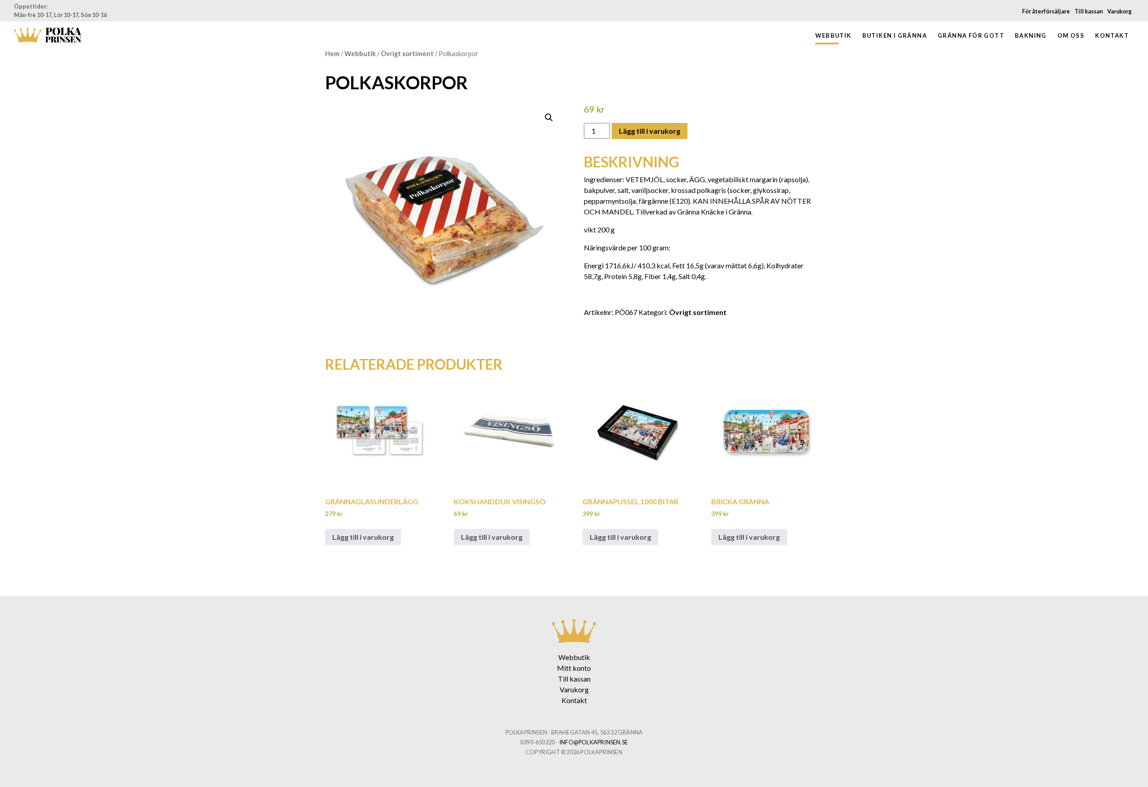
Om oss (1070, 35)
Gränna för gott (971, 35)
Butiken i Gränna (894, 35)
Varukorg (1119, 11)
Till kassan (1088, 11)
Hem (332, 53)
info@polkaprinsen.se (593, 742)
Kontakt (1112, 35)
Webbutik (833, 35)
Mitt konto (574, 668)
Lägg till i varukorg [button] (363, 537)
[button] (549, 117)
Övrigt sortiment (407, 53)
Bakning (1031, 35)
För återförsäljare (1046, 11)
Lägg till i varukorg (649, 131)
